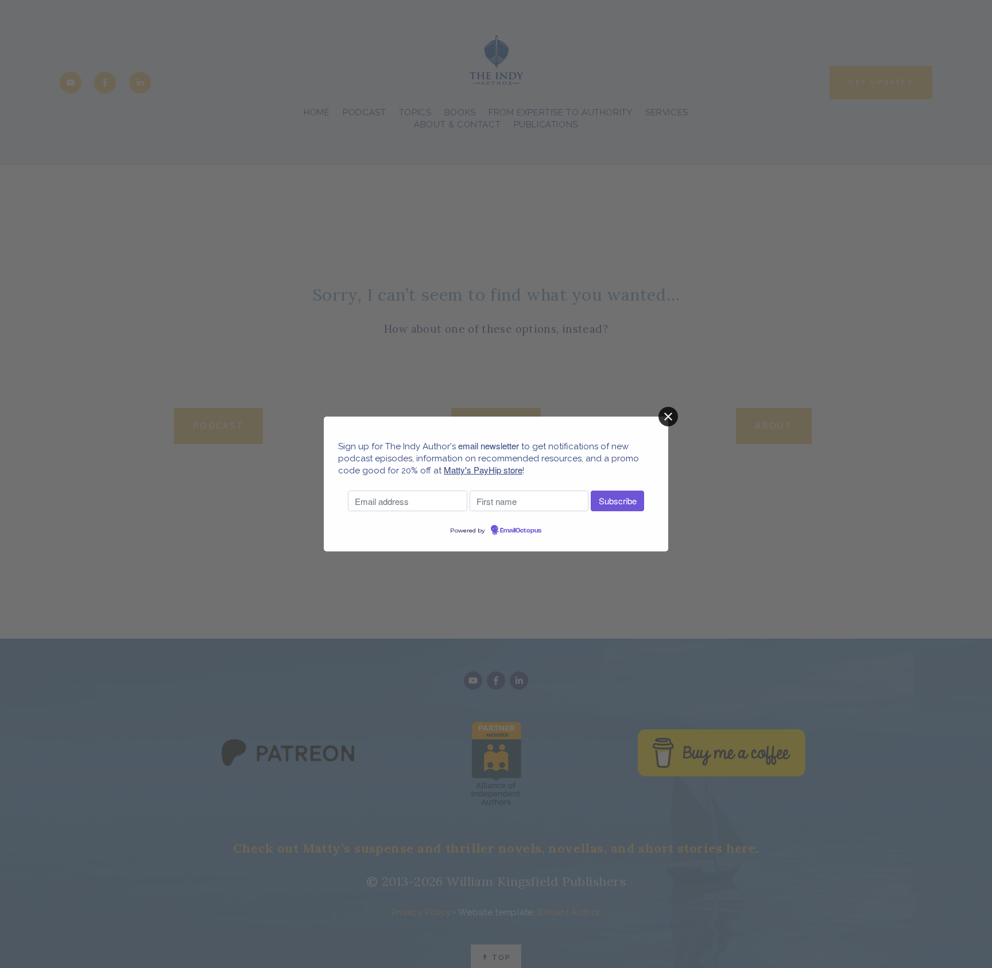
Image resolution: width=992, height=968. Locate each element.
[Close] (668, 416)
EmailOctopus (520, 531)
